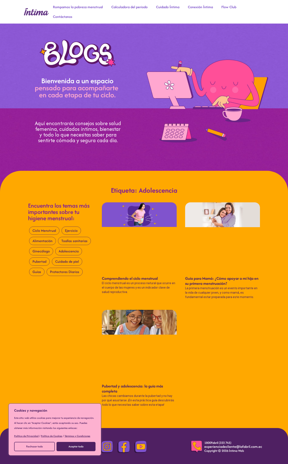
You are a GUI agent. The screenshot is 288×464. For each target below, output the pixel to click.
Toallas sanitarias (74, 240)
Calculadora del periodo (129, 6)
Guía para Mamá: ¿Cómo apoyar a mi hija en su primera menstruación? (221, 281)
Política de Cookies (51, 436)
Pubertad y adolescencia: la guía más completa (132, 388)
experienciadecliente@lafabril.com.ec (233, 446)
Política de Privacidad (26, 436)
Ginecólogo (41, 251)
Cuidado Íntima (167, 6)
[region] (54, 429)
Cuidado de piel (67, 261)
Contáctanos (62, 16)
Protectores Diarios (64, 271)
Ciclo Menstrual (44, 230)
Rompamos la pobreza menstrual (78, 6)
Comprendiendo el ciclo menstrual (130, 278)
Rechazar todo (34, 446)
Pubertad (39, 261)
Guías (36, 271)
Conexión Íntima (200, 6)
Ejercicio (71, 230)
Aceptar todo (76, 446)
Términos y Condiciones (77, 436)
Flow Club (228, 6)
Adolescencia (69, 251)
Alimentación (42, 240)
